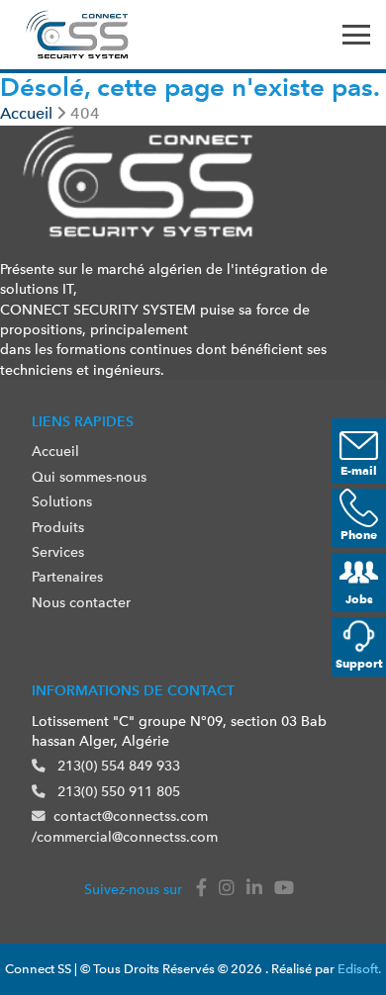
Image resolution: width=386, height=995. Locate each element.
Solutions (62, 501)
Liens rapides (83, 421)
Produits (58, 527)
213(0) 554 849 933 (116, 765)
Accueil (55, 451)
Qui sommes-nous (89, 477)
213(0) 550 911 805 (116, 791)
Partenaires (67, 577)
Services (58, 552)
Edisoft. (359, 968)
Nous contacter (81, 602)
